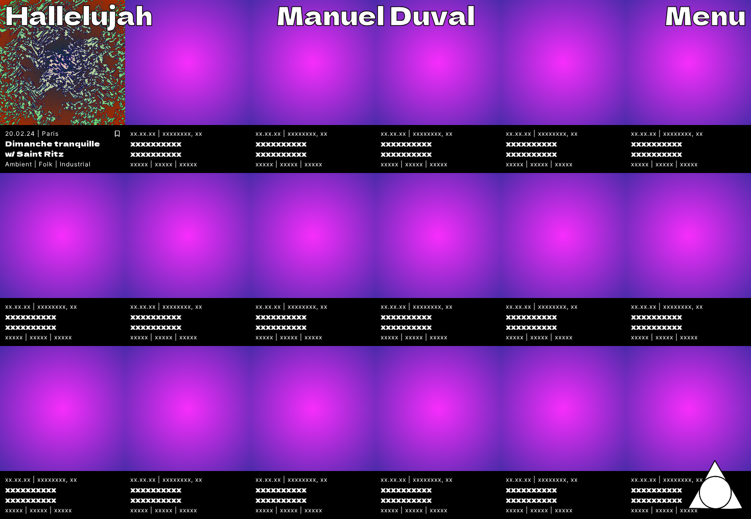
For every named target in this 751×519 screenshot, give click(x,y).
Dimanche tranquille (52, 143)
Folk (46, 164)
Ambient (18, 164)
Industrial (75, 164)
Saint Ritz (40, 153)
